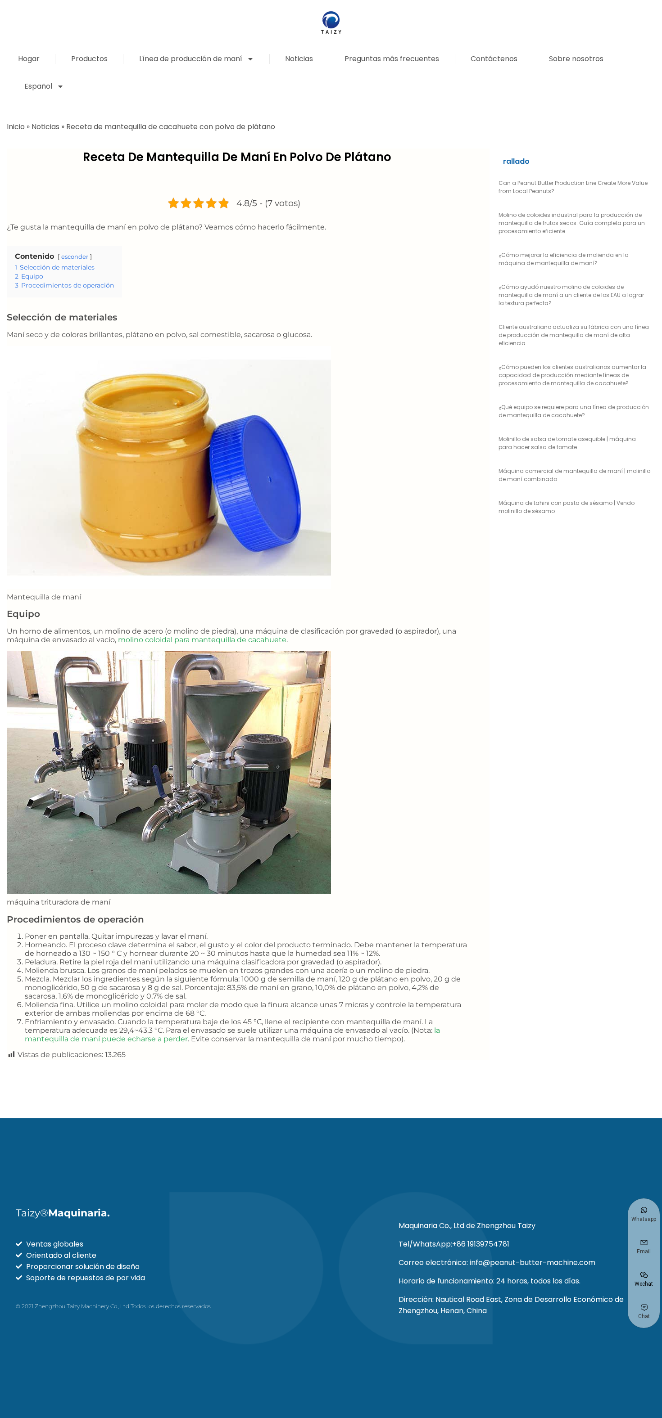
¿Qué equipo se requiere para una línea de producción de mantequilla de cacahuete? (574, 411)
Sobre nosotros (576, 59)
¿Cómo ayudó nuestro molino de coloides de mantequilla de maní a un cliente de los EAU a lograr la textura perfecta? (571, 295)
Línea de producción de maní (190, 59)
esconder (74, 256)
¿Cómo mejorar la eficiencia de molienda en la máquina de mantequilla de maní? (564, 259)
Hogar (29, 59)
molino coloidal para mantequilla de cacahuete (202, 639)
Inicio (16, 127)
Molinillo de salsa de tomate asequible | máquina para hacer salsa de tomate (567, 443)
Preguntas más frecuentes (392, 59)
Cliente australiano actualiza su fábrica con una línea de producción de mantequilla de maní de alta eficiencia (574, 335)
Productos (89, 59)
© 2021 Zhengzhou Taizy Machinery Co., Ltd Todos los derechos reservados (113, 1306)
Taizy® (63, 1213)
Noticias (299, 59)
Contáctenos (494, 59)
